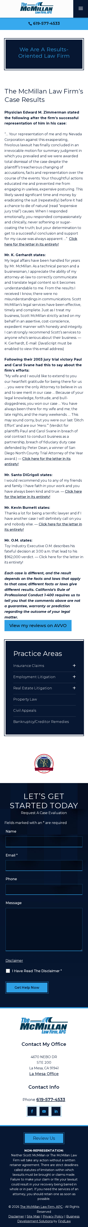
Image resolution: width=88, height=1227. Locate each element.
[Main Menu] (80, 8)
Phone (11, 879)
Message (14, 903)
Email (12, 855)
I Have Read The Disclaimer (37, 971)
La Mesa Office (44, 1073)
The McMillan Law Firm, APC (41, 1207)
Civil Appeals (24, 710)
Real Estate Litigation (32, 688)
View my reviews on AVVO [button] (38, 625)
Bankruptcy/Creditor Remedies (41, 722)
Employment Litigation (34, 677)
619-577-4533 (46, 23)
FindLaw (64, 1221)
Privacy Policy (53, 1216)
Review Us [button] (44, 1138)
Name (11, 831)
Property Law (25, 699)
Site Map (33, 1216)
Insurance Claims (28, 666)
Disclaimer (14, 961)
